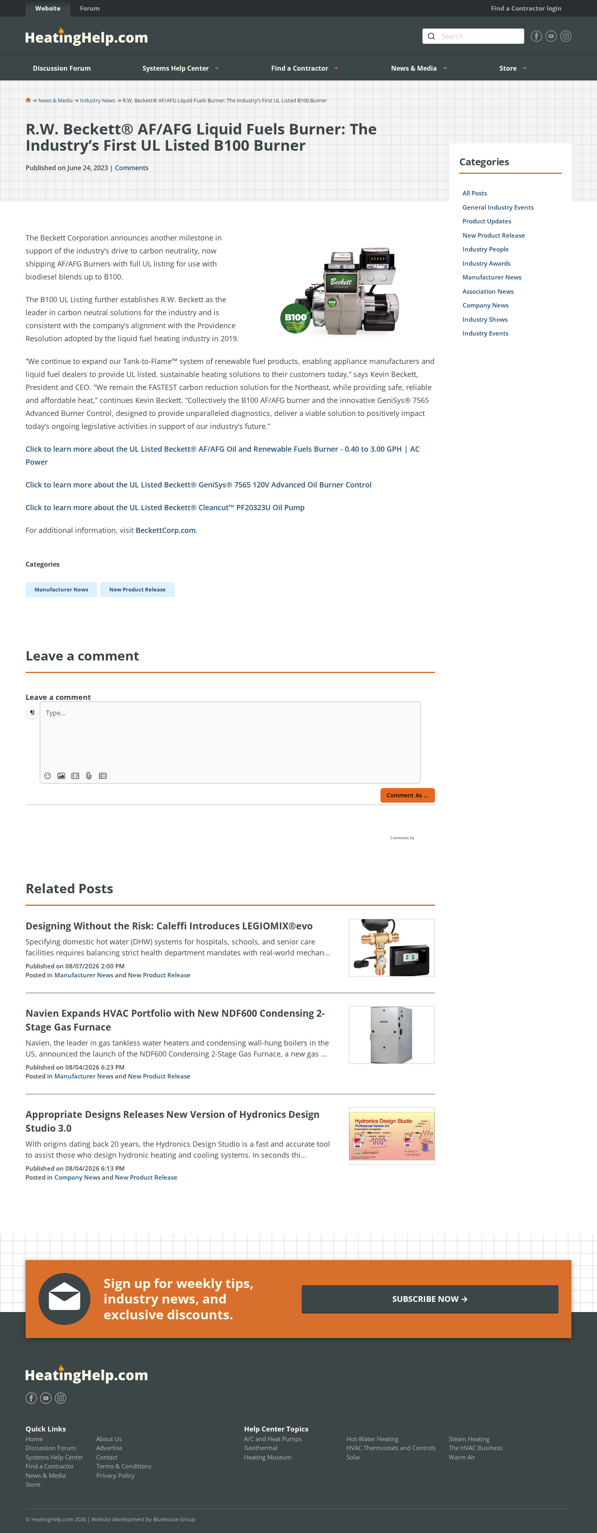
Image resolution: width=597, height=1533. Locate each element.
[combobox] (473, 36)
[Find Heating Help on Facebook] (536, 36)
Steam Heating (469, 1439)
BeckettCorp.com (166, 530)
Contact (106, 1457)
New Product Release (159, 975)
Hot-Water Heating (372, 1439)
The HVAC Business (475, 1448)
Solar (353, 1457)
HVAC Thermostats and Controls (391, 1448)
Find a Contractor (299, 68)
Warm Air (462, 1457)
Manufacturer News (83, 975)
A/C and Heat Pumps (273, 1439)
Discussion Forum (62, 68)
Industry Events (485, 333)
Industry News (97, 100)
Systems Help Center (176, 68)
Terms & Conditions (123, 1466)
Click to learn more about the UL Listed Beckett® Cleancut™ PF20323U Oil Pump (165, 507)
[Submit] (432, 36)
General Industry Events (498, 207)
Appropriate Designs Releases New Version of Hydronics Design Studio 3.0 (173, 1121)
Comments (132, 167)
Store (508, 68)
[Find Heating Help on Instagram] (565, 36)
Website (48, 8)
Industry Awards (486, 263)
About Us (109, 1439)
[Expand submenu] (219, 68)
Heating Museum (268, 1457)
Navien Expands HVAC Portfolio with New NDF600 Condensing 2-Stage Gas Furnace (175, 1020)
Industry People (486, 249)
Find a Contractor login (526, 8)
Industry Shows (485, 319)
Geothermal (260, 1448)
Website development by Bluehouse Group (143, 1519)
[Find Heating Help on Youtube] (551, 36)
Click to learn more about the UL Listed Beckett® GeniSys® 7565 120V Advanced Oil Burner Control (199, 484)
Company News (77, 1177)
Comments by (402, 838)
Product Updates (487, 221)
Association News (488, 291)
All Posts (475, 193)
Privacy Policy (115, 1475)
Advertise (109, 1448)
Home (34, 1439)
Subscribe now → (430, 1298)
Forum (90, 8)
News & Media (414, 68)
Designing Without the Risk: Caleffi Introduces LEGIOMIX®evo (169, 925)
